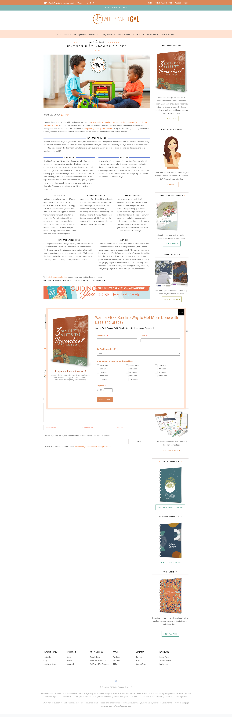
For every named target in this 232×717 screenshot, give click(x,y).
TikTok (115, 664)
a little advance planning (57, 277)
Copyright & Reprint (50, 664)
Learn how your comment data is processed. (93, 446)
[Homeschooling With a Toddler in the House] (97, 81)
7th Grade (162, 372)
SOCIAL (115, 652)
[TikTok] (93, 3)
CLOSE (181, 312)
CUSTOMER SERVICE (51, 652)
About (66, 34)
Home (59, 34)
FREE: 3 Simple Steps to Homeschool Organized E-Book (63, 3)
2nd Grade (104, 369)
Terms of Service (165, 661)
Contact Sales (141, 664)
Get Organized (79, 34)
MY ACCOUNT (71, 652)
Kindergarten (134, 365)
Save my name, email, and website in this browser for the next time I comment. (78, 436)
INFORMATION (164, 652)
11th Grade (104, 379)
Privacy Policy (164, 657)
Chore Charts (94, 34)
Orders (69, 657)
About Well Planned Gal (98, 661)
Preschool (104, 365)
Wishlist (69, 661)
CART (150, 3)
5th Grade (104, 372)
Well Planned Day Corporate (99, 664)
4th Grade (162, 369)
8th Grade (104, 376)
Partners (139, 657)
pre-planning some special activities (98, 128)
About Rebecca (95, 657)
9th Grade (133, 376)
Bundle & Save (138, 34)
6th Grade (133, 372)
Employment (164, 664)
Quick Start (97, 42)
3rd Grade (133, 369)
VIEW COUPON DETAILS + (116, 8)
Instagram (116, 661)
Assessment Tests (168, 34)
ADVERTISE (140, 652)
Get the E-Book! (105, 399)
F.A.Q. (45, 661)
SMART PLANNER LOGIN (164, 3)
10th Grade (162, 376)
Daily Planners (108, 34)
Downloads (71, 664)
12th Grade (133, 379)
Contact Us (47, 657)
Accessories (151, 34)
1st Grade (162, 365)
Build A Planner (124, 34)
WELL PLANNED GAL (97, 652)
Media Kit (139, 661)
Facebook (116, 657)
